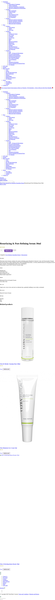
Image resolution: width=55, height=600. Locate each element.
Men (10, 40)
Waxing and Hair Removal (15, 22)
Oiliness (7, 75)
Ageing (7, 71)
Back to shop (3, 184)
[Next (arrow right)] (2, 599)
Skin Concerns (6, 68)
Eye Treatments (12, 17)
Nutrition (11, 45)
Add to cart (8, 250)
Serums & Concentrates (14, 48)
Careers (7, 84)
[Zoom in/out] (0, 598)
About (4, 80)
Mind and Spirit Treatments (15, 23)
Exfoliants (11, 36)
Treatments (5, 1)
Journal (4, 67)
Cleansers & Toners (13, 34)
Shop (4, 25)
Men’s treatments (12, 10)
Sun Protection (12, 49)
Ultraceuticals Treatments (14, 4)
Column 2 (8, 9)
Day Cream (11, 35)
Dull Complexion (10, 73)
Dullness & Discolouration (15, 55)
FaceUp (10, 13)
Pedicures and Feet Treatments (15, 19)
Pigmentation (9, 76)
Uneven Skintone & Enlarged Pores (17, 63)
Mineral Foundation (13, 41)
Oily (10, 61)
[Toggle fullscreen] (2, 598)
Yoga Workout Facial (13, 14)
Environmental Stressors (14, 57)
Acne (10, 52)
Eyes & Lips (11, 37)
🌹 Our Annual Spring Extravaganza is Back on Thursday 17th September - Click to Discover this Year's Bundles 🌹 (26, 87)
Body (10, 32)
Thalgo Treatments (13, 5)
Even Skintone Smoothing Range (16, 183)
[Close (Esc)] (4, 598)
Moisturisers (11, 43)
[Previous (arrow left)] (0, 599)
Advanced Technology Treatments (16, 7)
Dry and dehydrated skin (11, 72)
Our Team (8, 81)
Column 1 (8, 3)
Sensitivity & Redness (14, 62)
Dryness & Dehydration (14, 54)
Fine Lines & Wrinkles (14, 58)
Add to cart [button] (6, 369)
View (1, 369)
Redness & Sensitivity (11, 77)
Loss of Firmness (12, 59)
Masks (10, 39)
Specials (2, 177)
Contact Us (5, 85)
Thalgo (10, 28)
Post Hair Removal (13, 46)
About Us (5, 576)
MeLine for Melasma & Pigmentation (17, 8)
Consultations (9, 82)
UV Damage (11, 64)
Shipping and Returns (34, 594)
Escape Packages (12, 16)
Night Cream (11, 44)
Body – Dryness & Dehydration (16, 53)
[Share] (3, 598)
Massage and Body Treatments (15, 21)
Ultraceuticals (12, 27)
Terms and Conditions (24, 594)
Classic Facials (12, 12)
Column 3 (8, 18)
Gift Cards (11, 30)
